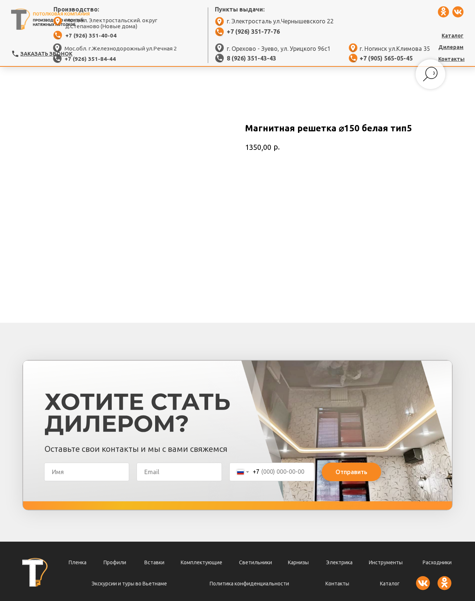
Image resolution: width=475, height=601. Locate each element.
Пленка (77, 562)
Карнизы (298, 562)
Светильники (255, 562)
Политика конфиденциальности (249, 584)
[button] (15, 54)
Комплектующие (201, 562)
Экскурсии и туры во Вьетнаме (129, 584)
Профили (115, 562)
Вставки (154, 562)
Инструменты (386, 562)
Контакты (337, 584)
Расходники (437, 562)
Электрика (339, 562)
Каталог (390, 584)
